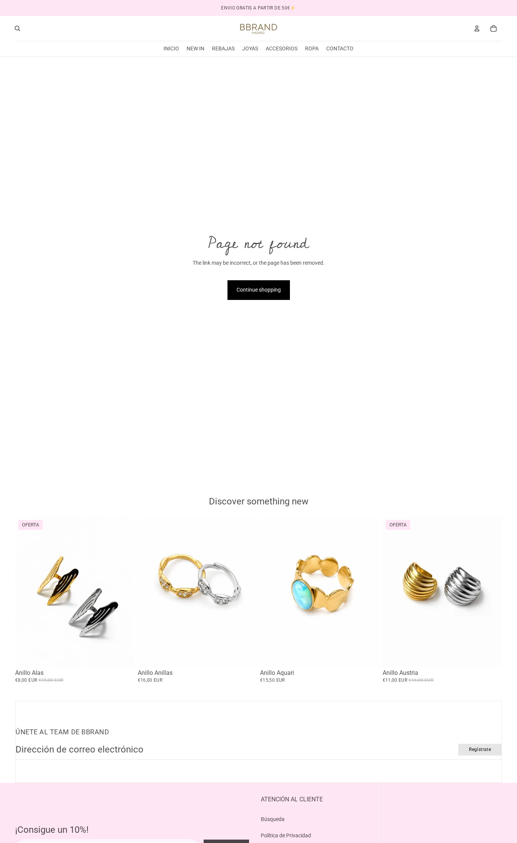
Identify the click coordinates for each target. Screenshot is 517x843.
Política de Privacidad (286, 835)
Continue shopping (259, 290)
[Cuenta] (477, 28)
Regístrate (480, 749)
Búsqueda (273, 819)
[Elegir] (123, 655)
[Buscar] (17, 28)
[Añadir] (368, 655)
